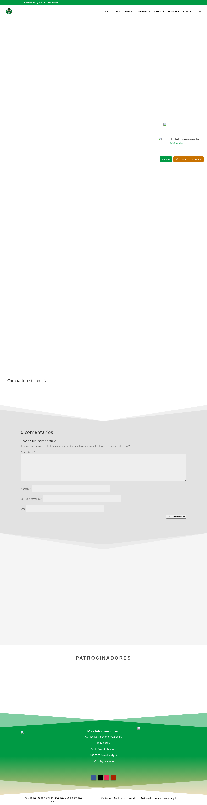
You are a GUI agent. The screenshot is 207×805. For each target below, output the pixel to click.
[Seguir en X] (100, 777)
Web (23, 508)
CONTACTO (189, 11)
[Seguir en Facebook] (93, 777)
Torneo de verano (61, 615)
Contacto (106, 798)
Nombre (26, 488)
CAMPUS (128, 11)
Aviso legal (170, 798)
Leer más (103, 623)
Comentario (28, 452)
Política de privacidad (125, 798)
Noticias (111, 66)
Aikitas (89, 166)
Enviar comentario (176, 516)
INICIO (107, 11)
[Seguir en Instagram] (106, 777)
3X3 (117, 11)
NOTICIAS (173, 11)
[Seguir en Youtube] (113, 777)
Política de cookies (151, 798)
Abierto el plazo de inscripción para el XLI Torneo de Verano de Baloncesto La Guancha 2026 (103, 610)
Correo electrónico (32, 498)
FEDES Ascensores (125, 220)
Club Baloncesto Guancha (123, 202)
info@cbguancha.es (103, 761)
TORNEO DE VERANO (149, 11)
